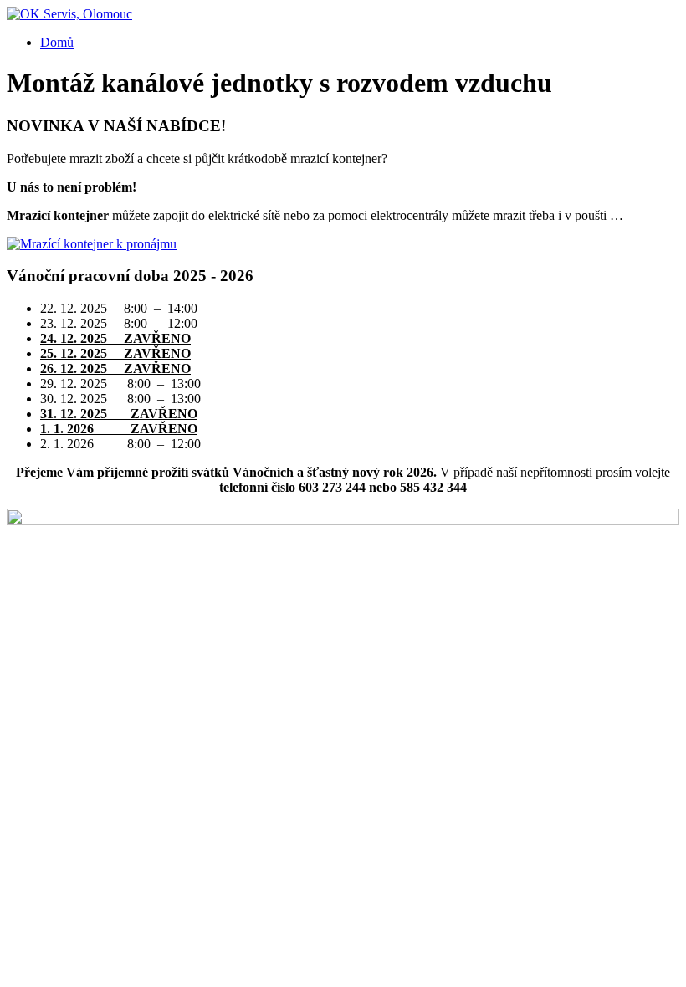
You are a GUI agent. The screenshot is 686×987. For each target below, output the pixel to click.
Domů (57, 42)
